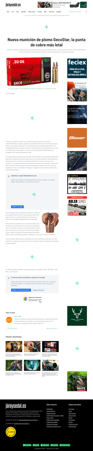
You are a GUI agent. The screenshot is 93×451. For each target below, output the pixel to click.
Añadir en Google (17, 206)
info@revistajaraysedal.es (21, 423)
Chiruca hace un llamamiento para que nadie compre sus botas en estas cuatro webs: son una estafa (49, 355)
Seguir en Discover (38, 290)
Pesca (70, 418)
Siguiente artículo (52, 328)
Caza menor (72, 415)
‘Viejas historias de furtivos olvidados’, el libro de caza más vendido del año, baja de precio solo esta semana (14, 355)
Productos (34, 15)
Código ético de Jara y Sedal (55, 415)
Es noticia (71, 409)
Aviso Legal (49, 418)
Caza (70, 411)
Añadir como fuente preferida (21, 290)
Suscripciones (50, 411)
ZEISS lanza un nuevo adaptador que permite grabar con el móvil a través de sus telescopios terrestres (14, 373)
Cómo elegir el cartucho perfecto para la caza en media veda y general (31, 354)
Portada (26, 15)
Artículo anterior (11, 328)
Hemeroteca (72, 426)
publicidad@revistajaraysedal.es (28, 420)
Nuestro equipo (51, 413)
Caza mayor (72, 413)
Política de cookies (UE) (53, 426)
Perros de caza (73, 424)
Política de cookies (52, 424)
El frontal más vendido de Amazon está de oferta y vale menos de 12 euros (32, 373)
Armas (71, 422)
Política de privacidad (52, 420)
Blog (30, 15)
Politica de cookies (52, 422)
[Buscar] (86, 11)
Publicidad (49, 409)
